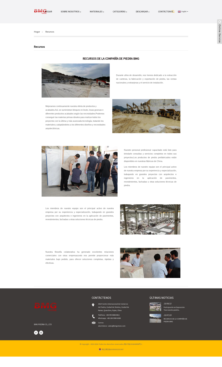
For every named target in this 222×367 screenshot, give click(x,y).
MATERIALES (96, 11)
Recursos (49, 31)
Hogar (48, 11)
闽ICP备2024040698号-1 (133, 344)
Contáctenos (165, 11)
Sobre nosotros (70, 11)
